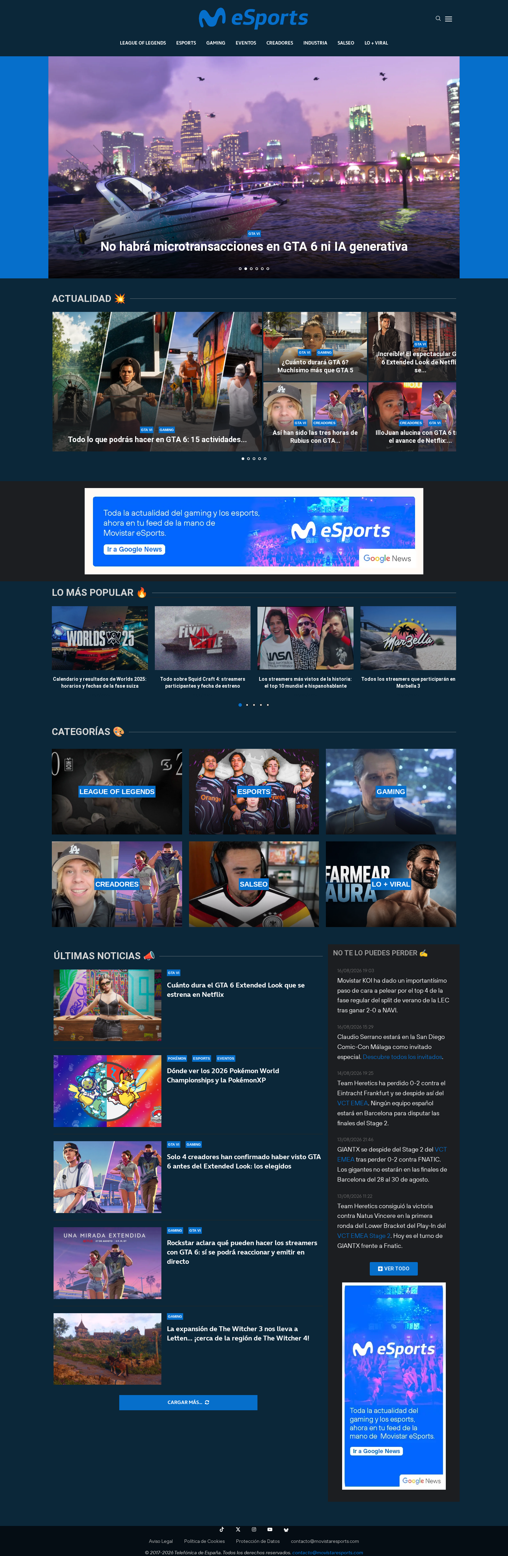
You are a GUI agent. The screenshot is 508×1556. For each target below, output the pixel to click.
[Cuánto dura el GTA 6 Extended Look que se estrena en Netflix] (107, 1005)
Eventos (246, 43)
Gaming (215, 43)
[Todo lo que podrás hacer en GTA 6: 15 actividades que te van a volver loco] (157, 381)
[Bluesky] (286, 1529)
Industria (315, 43)
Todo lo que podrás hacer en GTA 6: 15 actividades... (157, 439)
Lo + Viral (376, 43)
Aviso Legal (161, 1541)
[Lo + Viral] (391, 884)
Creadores (279, 43)
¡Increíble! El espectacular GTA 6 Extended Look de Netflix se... (420, 362)
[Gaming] (391, 791)
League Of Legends (143, 43)
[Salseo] (254, 884)
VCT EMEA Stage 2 (364, 1236)
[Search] (438, 19)
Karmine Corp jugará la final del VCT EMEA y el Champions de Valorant (254, 240)
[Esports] (254, 791)
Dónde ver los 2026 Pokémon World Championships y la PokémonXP (223, 1075)
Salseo (346, 43)
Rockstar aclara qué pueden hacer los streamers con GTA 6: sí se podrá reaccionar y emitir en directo (242, 1252)
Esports (186, 43)
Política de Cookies (204, 1541)
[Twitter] (238, 1529)
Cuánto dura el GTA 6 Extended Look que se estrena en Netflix (236, 989)
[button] (61, 167)
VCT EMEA (352, 1103)
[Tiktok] (221, 1529)
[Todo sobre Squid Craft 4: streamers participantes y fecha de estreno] (203, 638)
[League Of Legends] (117, 791)
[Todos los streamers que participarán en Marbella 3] (408, 638)
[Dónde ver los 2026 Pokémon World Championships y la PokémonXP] (107, 1091)
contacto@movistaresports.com (325, 1541)
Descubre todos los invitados (402, 1057)
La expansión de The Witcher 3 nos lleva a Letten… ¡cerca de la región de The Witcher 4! (238, 1333)
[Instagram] (254, 1529)
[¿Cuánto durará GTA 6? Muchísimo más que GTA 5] (315, 346)
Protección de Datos (258, 1541)
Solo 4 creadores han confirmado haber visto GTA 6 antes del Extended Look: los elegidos (244, 1161)
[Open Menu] (448, 19)
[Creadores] (117, 884)
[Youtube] (269, 1529)
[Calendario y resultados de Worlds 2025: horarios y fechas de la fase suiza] (100, 638)
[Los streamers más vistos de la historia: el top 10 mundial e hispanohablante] (305, 638)
